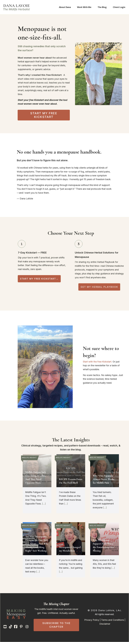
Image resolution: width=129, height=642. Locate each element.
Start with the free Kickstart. (97, 361)
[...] (44, 503)
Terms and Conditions (112, 620)
